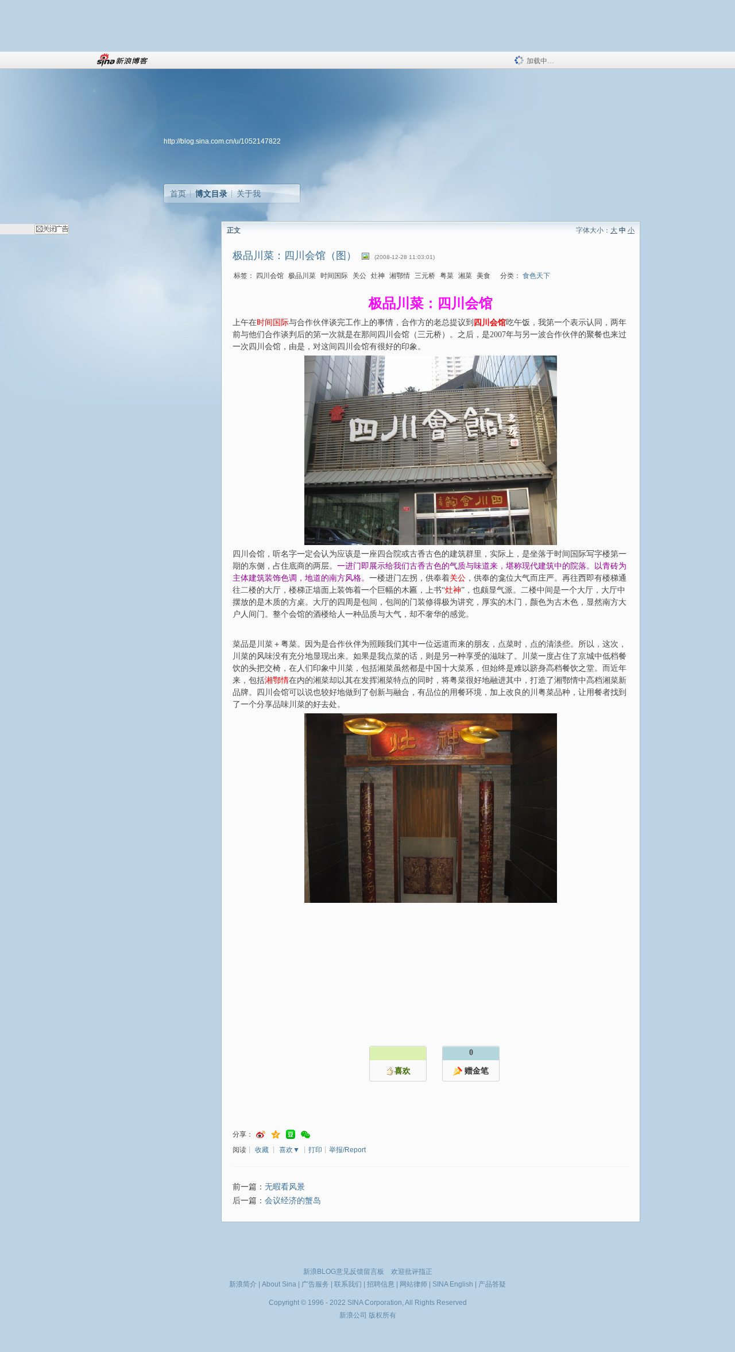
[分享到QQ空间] (275, 1134)
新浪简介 (243, 1284)
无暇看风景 (285, 1187)
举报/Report (347, 1150)
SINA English (452, 1284)
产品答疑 (492, 1284)
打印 (315, 1150)
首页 (178, 193)
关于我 (249, 193)
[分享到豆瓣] (290, 1134)
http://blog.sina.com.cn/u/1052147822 (222, 141)
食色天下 (536, 276)
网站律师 (413, 1284)
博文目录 (211, 193)
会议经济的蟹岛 (293, 1200)
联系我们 (348, 1284)
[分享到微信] (305, 1134)
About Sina (279, 1284)
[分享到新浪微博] (260, 1134)
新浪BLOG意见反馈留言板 (343, 1272)
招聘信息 (380, 1284)
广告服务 (315, 1284)
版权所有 (382, 1315)
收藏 (262, 1150)
